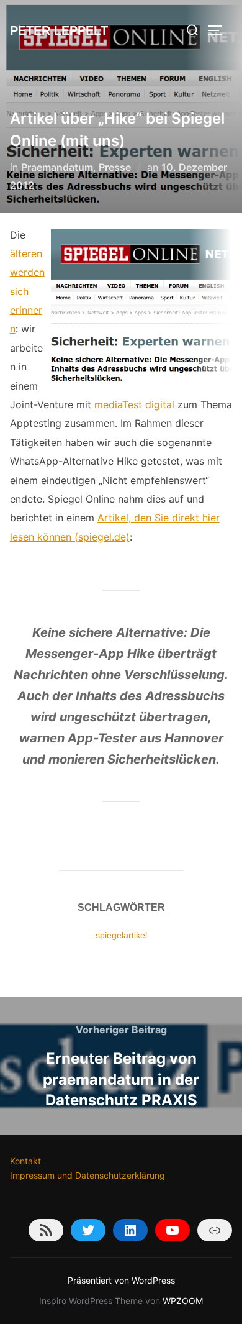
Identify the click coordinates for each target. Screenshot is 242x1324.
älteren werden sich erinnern (27, 291)
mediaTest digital (134, 404)
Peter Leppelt (59, 30)
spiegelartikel (121, 935)
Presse (115, 167)
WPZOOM (183, 1300)
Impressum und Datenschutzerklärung (87, 1175)
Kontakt (25, 1161)
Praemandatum (57, 167)
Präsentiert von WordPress (121, 1280)
